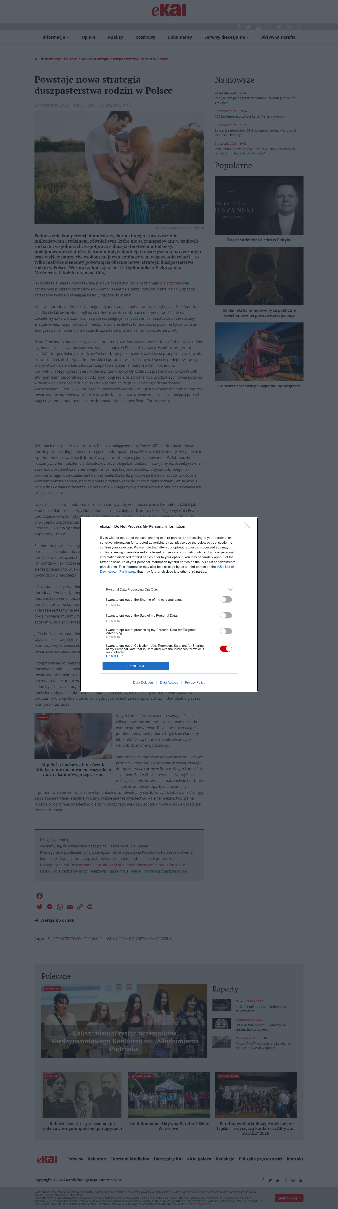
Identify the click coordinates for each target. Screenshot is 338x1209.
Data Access (169, 682)
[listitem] (169, 589)
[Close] (248, 526)
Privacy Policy (195, 682)
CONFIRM (135, 666)
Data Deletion (143, 682)
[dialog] (169, 604)
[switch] (226, 599)
